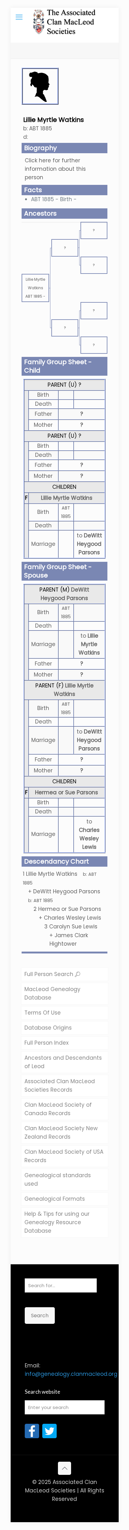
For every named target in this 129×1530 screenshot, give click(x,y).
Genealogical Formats (54, 1199)
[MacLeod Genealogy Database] (65, 17)
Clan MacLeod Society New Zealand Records (61, 1133)
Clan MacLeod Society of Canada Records (58, 1109)
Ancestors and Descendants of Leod (63, 1062)
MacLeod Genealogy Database (52, 993)
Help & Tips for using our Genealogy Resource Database (57, 1222)
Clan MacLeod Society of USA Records (63, 1156)
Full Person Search (49, 974)
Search (40, 1315)
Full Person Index (46, 1043)
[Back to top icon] (64, 1468)
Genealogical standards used (57, 1180)
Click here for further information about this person (55, 169)
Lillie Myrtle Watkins (66, 498)
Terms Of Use (42, 1012)
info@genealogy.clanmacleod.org (71, 1374)
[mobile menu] (19, 17)
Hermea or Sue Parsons (66, 792)
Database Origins (48, 1027)
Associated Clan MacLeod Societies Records (59, 1086)
